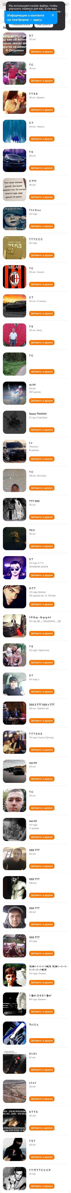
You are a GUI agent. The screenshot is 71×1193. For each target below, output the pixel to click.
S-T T (32, 588)
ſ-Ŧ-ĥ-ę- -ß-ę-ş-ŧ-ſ (40, 617)
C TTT (32, 181)
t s (30, 442)
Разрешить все (21, 24)
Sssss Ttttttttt (38, 413)
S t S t (33, 1053)
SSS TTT (34, 850)
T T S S (33, 93)
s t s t (32, 1082)
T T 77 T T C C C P (39, 1170)
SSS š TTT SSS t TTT (41, 704)
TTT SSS (34, 501)
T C (31, 64)
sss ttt (33, 762)
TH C (32, 530)
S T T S (33, 1112)
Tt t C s (33, 1024)
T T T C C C (36, 239)
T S (31, 152)
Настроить (43, 24)
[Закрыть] (53, 15)
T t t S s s (35, 210)
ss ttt (32, 384)
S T (31, 35)
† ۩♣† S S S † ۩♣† (40, 995)
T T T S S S (35, 733)
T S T (32, 1141)
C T (31, 122)
